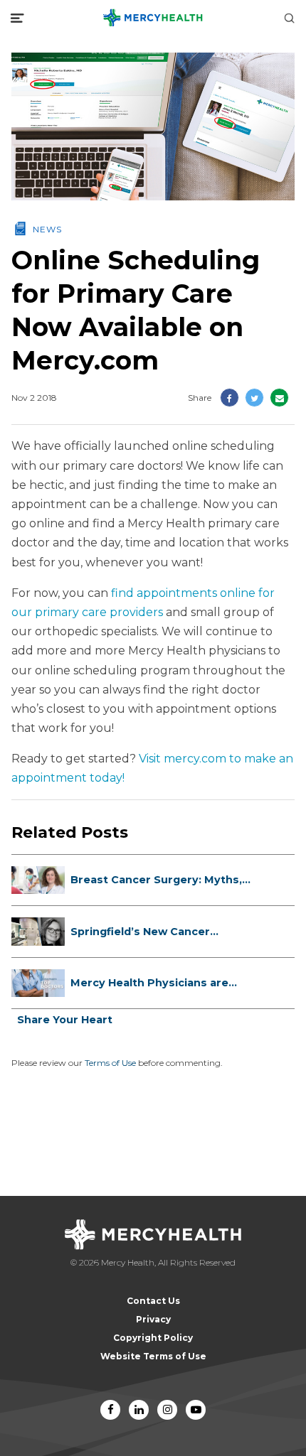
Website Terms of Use (153, 1356)
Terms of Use (110, 1062)
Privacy (153, 1319)
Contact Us (153, 1300)
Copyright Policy (153, 1337)
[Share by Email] (279, 397)
